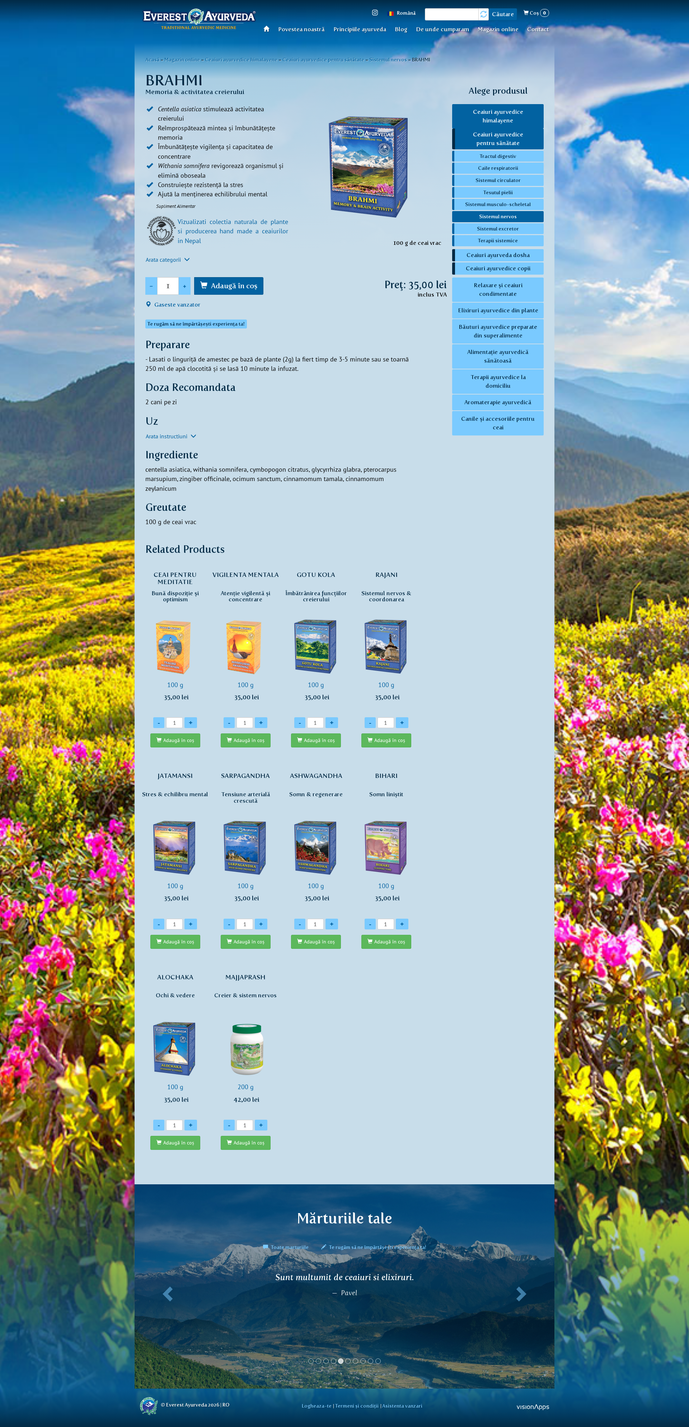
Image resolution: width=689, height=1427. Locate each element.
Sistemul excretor (498, 229)
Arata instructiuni (167, 436)
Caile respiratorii (498, 168)
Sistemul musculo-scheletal (498, 204)
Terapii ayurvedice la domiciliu (498, 381)
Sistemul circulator (498, 180)
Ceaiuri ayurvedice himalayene (241, 59)
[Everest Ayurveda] (199, 20)
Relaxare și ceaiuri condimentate (498, 289)
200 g (245, 1038)
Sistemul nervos (388, 59)
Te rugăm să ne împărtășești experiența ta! (377, 1247)
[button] (166, 1321)
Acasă (268, 28)
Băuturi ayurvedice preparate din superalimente (498, 331)
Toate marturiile (290, 1247)
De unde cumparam (442, 29)
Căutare (503, 14)
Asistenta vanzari (402, 1406)
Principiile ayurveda (359, 29)
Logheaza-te (317, 1406)
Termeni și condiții (357, 1406)
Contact (538, 29)
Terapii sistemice (498, 240)
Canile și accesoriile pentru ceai (498, 423)
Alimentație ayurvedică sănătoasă (498, 356)
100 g (175, 636)
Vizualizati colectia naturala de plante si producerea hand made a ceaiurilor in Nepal (233, 231)
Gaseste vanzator (177, 304)
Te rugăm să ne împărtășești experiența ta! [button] (196, 324)
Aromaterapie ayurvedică (497, 402)
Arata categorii (164, 259)
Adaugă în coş (234, 285)
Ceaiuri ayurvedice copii (498, 268)
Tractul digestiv (498, 156)
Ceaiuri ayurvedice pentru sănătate (323, 59)
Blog (401, 29)
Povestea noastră (301, 29)
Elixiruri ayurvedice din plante (498, 310)
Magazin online (498, 29)
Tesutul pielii (498, 192)
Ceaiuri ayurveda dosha (498, 255)
